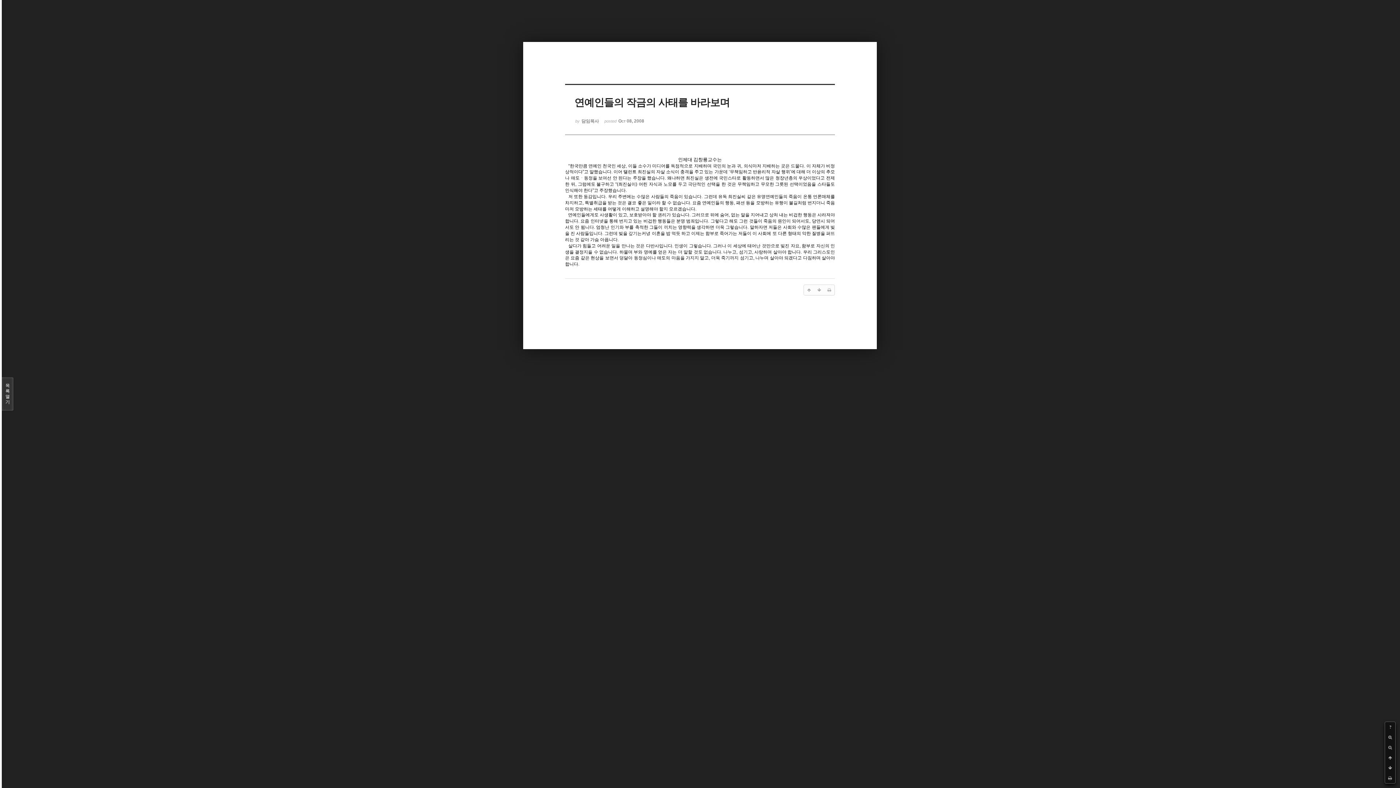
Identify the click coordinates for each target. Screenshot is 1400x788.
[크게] (1390, 737)
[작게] (1390, 747)
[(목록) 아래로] (1390, 768)
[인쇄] (1390, 778)
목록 (7, 394)
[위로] (1390, 758)
